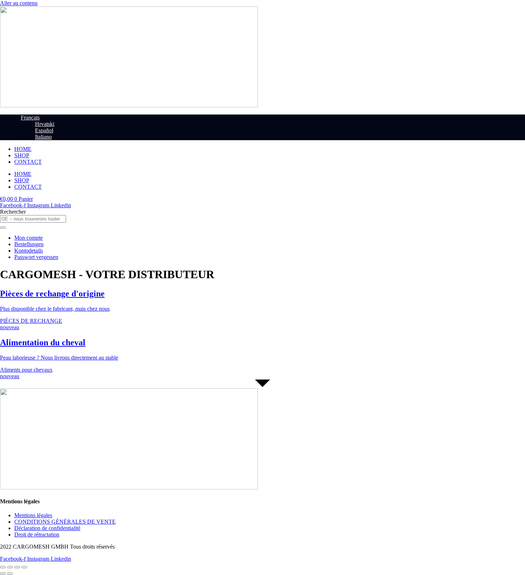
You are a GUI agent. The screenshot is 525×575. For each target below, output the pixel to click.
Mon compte (28, 238)
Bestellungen (29, 244)
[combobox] (33, 219)
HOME (22, 149)
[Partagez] (17, 567)
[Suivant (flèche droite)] (10, 574)
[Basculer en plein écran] (10, 567)
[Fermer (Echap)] (24, 567)
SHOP (21, 155)
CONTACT (28, 162)
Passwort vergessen (36, 257)
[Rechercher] (3, 228)
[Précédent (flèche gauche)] (3, 574)
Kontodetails (28, 251)
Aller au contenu (19, 3)
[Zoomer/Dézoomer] (3, 567)
